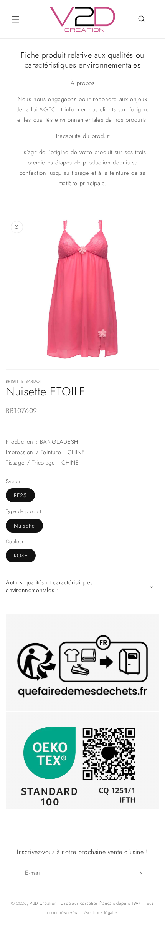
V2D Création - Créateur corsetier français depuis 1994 (85, 903)
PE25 (20, 495)
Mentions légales (101, 912)
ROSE (21, 555)
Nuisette (24, 525)
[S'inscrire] (139, 873)
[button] (15, 19)
